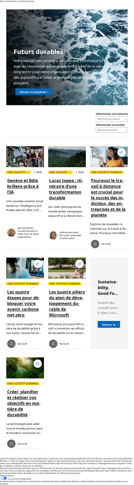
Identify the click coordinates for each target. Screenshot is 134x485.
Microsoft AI (5, 468)
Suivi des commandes (86, 461)
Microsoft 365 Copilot (83, 468)
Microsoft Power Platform (106, 471)
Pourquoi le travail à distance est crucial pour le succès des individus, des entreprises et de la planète (108, 197)
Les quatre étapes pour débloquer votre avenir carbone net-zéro (23, 303)
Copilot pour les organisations (35, 458)
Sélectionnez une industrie (112, 113)
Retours (73, 461)
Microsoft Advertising (64, 468)
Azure (28, 468)
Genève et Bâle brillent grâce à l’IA (23, 186)
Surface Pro (4, 458)
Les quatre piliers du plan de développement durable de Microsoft (67, 303)
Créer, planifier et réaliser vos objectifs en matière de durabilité (23, 403)
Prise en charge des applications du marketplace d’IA (31, 471)
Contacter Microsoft (50, 481)
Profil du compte (17, 461)
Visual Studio (11, 473)
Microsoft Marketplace (86, 471)
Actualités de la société (33, 473)
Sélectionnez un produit (110, 124)
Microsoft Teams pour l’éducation (38, 463)
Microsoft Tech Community (65, 471)
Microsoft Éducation (120, 461)
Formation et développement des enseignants (106, 463)
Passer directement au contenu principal (17, 1)
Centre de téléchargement (36, 461)
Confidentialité (65, 481)
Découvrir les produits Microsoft (108, 458)
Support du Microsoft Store (59, 461)
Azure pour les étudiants (32, 466)
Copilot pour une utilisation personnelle (65, 458)
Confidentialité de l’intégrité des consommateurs (20, 481)
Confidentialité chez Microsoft (56, 473)
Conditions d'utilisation (96, 481)
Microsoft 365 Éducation (62, 463)
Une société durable (19, 172)
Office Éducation (80, 463)
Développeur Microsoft (116, 468)
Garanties (107, 461)
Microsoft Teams (99, 468)
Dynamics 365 (37, 468)
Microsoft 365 (88, 458)
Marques (110, 481)
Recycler (99, 461)
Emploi (20, 473)
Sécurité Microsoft (18, 468)
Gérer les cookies (79, 481)
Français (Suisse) (7, 475)
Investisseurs (74, 473)
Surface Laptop (16, 458)
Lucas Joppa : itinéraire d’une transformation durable (66, 188)
